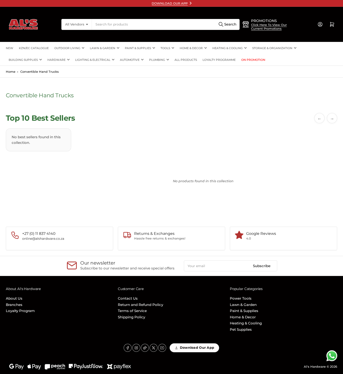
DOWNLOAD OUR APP (170, 3)
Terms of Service (132, 311)
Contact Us (128, 298)
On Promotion (253, 60)
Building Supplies (23, 60)
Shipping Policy (131, 317)
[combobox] (166, 24)
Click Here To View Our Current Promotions (269, 26)
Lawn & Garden (102, 48)
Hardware (56, 60)
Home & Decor (191, 48)
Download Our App (197, 347)
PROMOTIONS (264, 20)
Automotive (130, 60)
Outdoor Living (67, 48)
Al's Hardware (315, 366)
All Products (186, 60)
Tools (165, 48)
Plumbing (157, 60)
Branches (14, 304)
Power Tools (241, 298)
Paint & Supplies (138, 48)
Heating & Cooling (227, 48)
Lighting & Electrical (92, 60)
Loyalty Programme (219, 60)
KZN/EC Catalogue (34, 48)
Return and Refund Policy (140, 304)
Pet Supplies (241, 329)
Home (10, 71)
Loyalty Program (20, 311)
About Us (14, 298)
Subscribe (261, 266)
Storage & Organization (272, 48)
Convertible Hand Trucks (39, 71)
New (9, 48)
